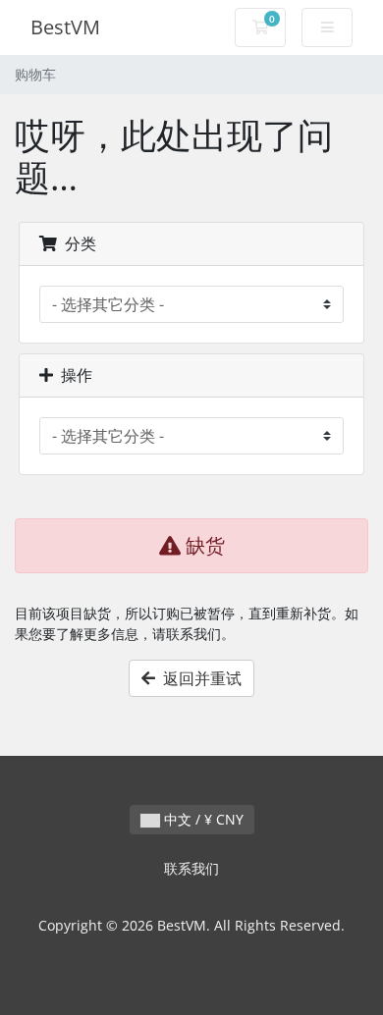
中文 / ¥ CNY (202, 819)
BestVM (65, 27)
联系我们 (191, 868)
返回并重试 (198, 678)
